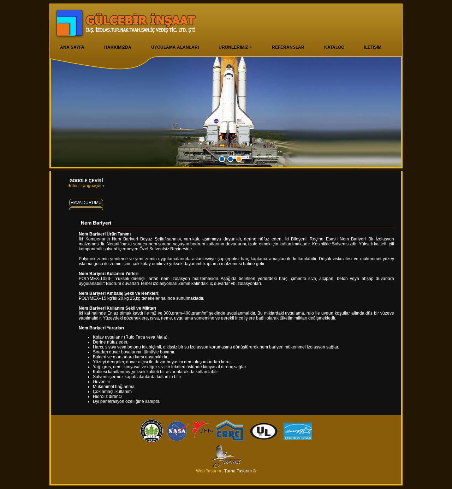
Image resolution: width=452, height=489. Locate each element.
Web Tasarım (209, 471)
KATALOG (334, 47)
